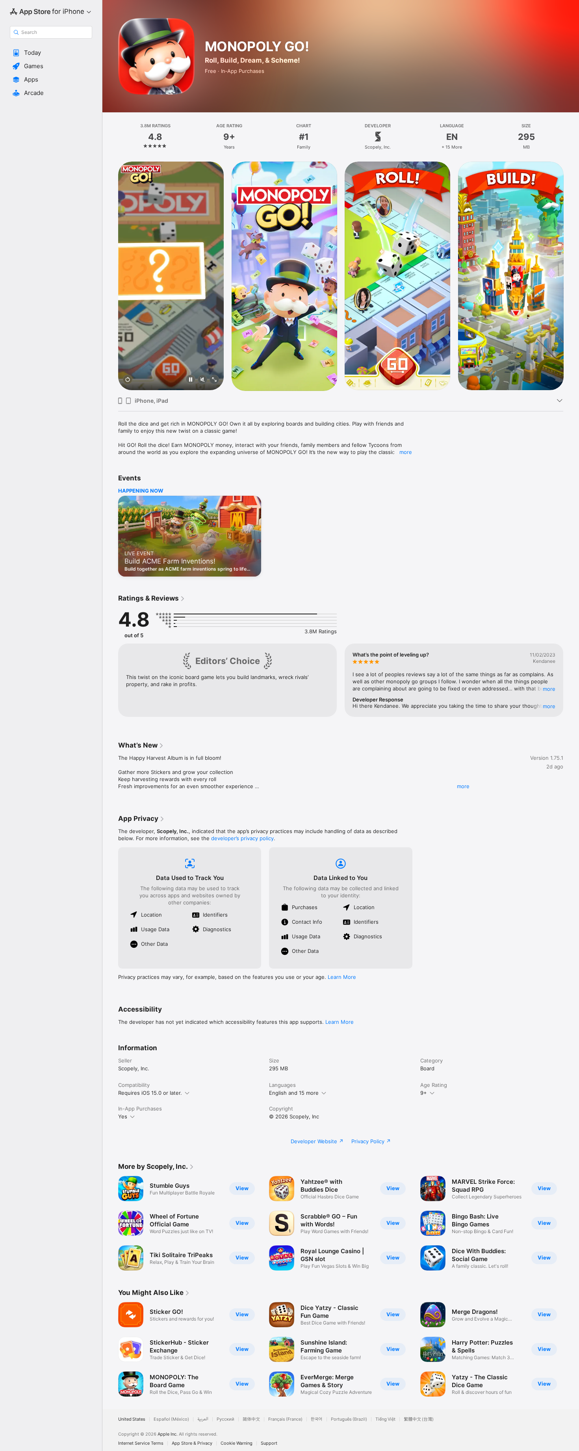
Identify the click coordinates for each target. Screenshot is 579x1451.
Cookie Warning (236, 1443)
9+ (423, 1093)
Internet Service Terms (140, 1443)
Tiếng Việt (385, 1419)
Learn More (342, 977)
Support (269, 1443)
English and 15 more (294, 1093)
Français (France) (285, 1419)
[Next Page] (571, 275)
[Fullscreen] (214, 380)
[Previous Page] (110, 275)
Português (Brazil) (349, 1419)
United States (131, 1419)
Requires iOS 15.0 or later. (150, 1093)
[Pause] (190, 380)
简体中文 (251, 1419)
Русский (225, 1419)
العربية (202, 1419)
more (405, 452)
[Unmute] (202, 380)
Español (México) (171, 1419)
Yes (122, 1116)
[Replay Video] (127, 380)
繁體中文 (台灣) (419, 1419)
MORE (549, 689)
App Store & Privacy (192, 1443)
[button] (51, 53)
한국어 (317, 1419)
